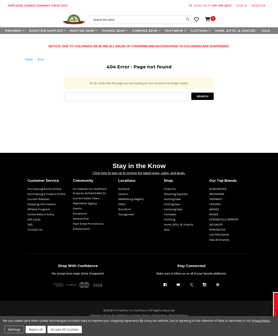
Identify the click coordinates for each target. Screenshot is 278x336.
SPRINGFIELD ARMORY (224, 219)
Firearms (13, 31)
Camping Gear (144, 31)
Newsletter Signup (85, 203)
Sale (266, 31)
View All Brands (219, 240)
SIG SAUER (216, 224)
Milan (122, 204)
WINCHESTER (218, 189)
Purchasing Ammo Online (44, 189)
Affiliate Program (38, 209)
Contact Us (35, 229)
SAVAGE (214, 209)
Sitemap (95, 315)
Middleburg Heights (131, 199)
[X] (191, 284)
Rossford (124, 209)
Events (77, 208)
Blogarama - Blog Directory (170, 315)
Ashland (123, 189)
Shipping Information (41, 204)
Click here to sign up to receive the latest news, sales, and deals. (139, 173)
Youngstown (126, 214)
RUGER (213, 214)
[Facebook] (165, 284)
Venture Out (81, 218)
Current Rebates (38, 199)
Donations (80, 213)
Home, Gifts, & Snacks (235, 31)
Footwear (174, 31)
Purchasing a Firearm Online (46, 194)
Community (83, 181)
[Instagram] (204, 284)
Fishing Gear (113, 31)
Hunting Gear (82, 31)
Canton (123, 194)
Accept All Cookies (65, 329)
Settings (14, 329)
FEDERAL (215, 204)
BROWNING (216, 194)
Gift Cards (34, 219)
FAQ (30, 224)
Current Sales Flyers (86, 198)
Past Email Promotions (88, 223)
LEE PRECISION (219, 234)
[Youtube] (178, 284)
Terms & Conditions (116, 315)
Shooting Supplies (45, 31)
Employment (81, 229)
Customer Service (43, 181)
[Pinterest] (217, 284)
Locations (126, 181)
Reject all (36, 329)
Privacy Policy (141, 315)
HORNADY (215, 199)
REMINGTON (217, 229)
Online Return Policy (40, 214)
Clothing (199, 31)
